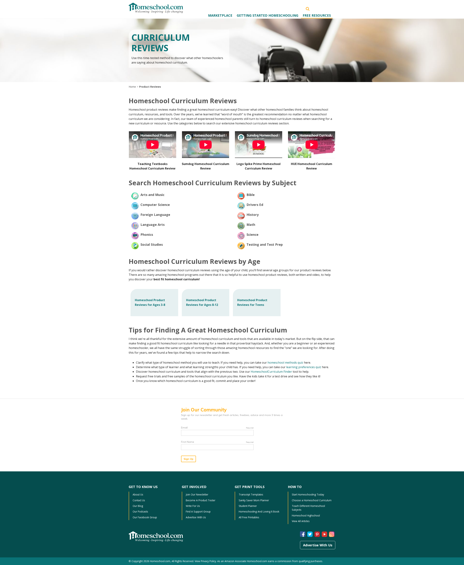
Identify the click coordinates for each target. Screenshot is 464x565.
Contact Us (139, 500)
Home (132, 86)
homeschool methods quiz (285, 363)
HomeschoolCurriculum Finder (271, 372)
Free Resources (317, 15)
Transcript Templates (251, 494)
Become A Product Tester (200, 500)
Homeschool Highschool (306, 515)
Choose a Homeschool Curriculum (312, 500)
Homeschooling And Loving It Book (259, 511)
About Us (138, 494)
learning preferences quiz (303, 367)
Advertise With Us (196, 517)
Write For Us (193, 506)
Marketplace (220, 15)
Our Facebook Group (145, 517)
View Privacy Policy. (205, 561)
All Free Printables (249, 517)
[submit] (307, 8)
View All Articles (301, 521)
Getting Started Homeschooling (267, 15)
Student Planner (248, 506)
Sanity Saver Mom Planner (254, 500)
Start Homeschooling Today (308, 494)
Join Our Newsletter (197, 494)
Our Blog (138, 506)
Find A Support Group (198, 511)
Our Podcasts (140, 511)
